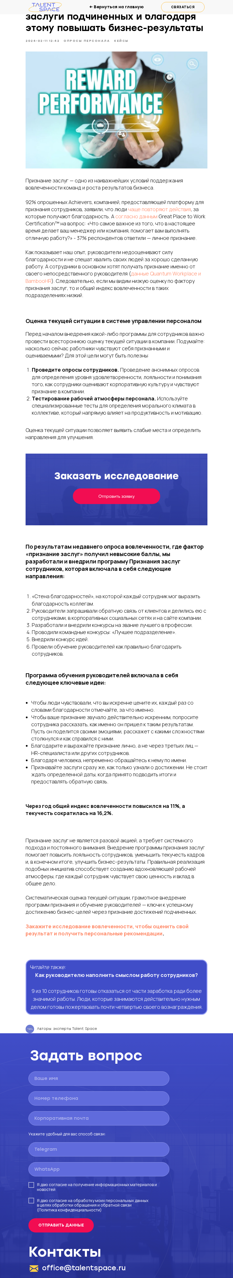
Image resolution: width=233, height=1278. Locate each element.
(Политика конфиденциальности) (69, 1210)
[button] (183, 7)
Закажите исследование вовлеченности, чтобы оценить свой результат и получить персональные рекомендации (107, 930)
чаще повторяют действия (159, 209)
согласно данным (136, 216)
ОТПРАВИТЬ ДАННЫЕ (61, 1225)
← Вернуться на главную (116, 7)
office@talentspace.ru (84, 1268)
